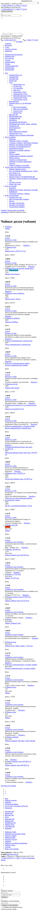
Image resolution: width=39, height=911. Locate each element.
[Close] (1, 889)
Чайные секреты (11, 800)
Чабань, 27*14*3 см (12, 578)
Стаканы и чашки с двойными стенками (23, 143)
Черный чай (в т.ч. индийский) (20, 103)
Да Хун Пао (17, 86)
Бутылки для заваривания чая (19, 146)
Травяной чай (14, 126)
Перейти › (26, 245)
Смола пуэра (17, 111)
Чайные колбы (10, 837)
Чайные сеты (9, 824)
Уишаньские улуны (20, 97)
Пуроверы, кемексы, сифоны (19, 193)
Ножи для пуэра (15, 184)
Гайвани (12, 152)
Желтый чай (13, 114)
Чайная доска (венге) (12, 274)
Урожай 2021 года (15, 133)
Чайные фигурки (15, 175)
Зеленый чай (13, 79)
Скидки (8, 847)
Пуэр (7, 817)
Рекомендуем (9, 56)
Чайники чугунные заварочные (20, 161)
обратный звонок (7, 11)
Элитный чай (10, 826)
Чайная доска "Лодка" (13, 299)
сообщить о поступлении (9, 905)
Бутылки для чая (11, 839)
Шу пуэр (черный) (19, 107)
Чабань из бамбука (11, 322)
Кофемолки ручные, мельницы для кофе (23, 190)
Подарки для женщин (17, 205)
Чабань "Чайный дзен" (13, 623)
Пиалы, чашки (14, 154)
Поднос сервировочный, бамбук (16, 365)
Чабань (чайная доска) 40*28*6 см (17, 765)
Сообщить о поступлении (14, 542)
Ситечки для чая (15, 182)
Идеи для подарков (12, 849)
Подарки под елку (15, 197)
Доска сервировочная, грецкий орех (18, 344)
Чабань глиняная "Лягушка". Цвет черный (20, 741)
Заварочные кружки (16, 148)
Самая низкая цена (11, 66)
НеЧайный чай (10, 823)
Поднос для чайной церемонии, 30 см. (18, 506)
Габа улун (16, 90)
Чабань (7, 228)
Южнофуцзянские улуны (22, 96)
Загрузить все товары (8, 786)
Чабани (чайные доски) (17, 169)
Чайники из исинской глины (15, 834)
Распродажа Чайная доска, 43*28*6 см (18, 479)
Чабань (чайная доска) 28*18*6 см (17, 555)
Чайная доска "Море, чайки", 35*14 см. (19, 646)
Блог (6, 798)
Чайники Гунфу (10, 832)
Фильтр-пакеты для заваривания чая (22, 177)
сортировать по (26, 1)
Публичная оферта (11, 804)
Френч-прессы (14, 158)
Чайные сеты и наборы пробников (21, 135)
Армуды (12, 163)
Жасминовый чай (15, 116)
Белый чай (13, 81)
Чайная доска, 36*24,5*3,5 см (15, 251)
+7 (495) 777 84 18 (20, 5)
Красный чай (14, 101)
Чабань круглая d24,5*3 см (14, 409)
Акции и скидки (11, 49)
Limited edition (10, 62)
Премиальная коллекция (13, 54)
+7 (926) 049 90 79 (7, 5)
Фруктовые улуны (19, 92)
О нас (7, 47)
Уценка (7, 64)
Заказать (4, 897)
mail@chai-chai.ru (12, 854)
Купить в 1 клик (11, 240)
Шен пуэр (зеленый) (20, 109)
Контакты (8, 45)
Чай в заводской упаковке (18, 131)
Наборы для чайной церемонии (20, 145)
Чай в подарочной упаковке (19, 199)
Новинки (12, 129)
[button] (6, 73)
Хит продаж (9, 58)
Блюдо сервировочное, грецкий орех (18, 428)
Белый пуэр (17, 113)
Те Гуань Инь (18, 88)
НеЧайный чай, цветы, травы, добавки (23, 124)
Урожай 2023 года (15, 75)
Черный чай (9, 821)
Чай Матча (13, 120)
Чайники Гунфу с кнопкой (18, 141)
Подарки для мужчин (16, 203)
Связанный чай (14, 118)
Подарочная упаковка (17, 207)
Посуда (11, 201)
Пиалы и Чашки (10, 836)
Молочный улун (19, 84)
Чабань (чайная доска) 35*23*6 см (17, 601)
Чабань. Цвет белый (12, 388)
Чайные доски (10, 845)
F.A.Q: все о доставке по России (16, 806)
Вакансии (8, 51)
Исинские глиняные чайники (19, 150)
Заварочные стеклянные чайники (21, 156)
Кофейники (13, 192)
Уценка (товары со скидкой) (19, 165)
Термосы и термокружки (18, 160)
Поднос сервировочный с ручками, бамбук (20, 668)
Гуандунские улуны (20, 99)
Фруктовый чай (14, 128)
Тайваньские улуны (20, 94)
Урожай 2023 (9, 69)
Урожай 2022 (9, 68)
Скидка (7, 60)
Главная (3, 210)
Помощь (8, 802)
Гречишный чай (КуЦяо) (18, 122)
